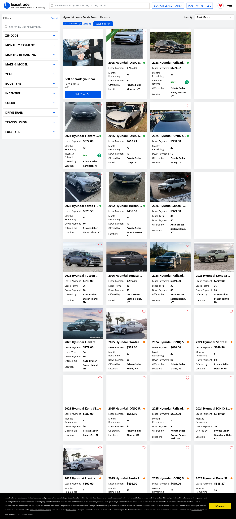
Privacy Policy (27, 514)
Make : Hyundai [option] (70, 23)
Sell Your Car (83, 94)
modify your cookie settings (40, 510)
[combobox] (214, 17)
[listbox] (148, 23)
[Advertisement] (214, 60)
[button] (229, 5)
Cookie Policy (71, 510)
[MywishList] (220, 6)
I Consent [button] (220, 506)
